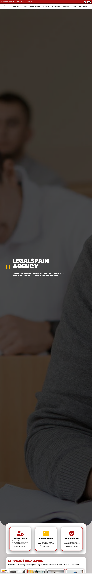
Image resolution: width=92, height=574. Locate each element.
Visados (75, 6)
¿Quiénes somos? (16, 6)
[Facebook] (85, 2)
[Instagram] (88, 2)
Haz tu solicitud (83, 6)
